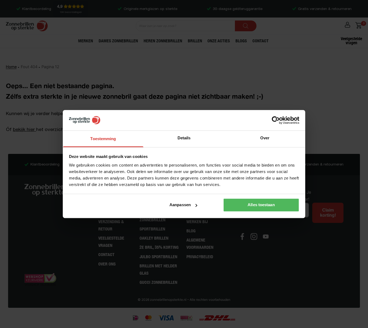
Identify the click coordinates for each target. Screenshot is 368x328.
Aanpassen (180, 204)
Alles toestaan (261, 204)
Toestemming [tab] (103, 138)
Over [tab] (264, 138)
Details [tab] (184, 138)
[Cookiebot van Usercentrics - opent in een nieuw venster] (275, 120)
